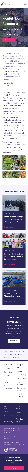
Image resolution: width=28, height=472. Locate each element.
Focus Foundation (9, 90)
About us (13, 352)
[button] (25, 4)
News (21, 352)
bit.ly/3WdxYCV (8, 86)
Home (6, 352)
